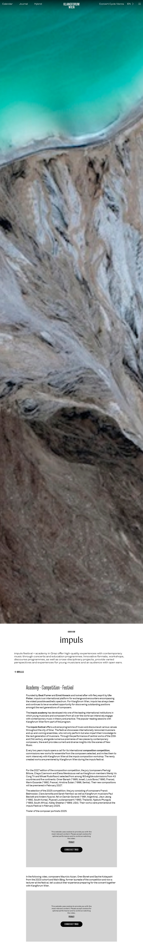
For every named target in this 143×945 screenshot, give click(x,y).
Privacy (71, 842)
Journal (23, 4)
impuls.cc (20, 672)
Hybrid (38, 4)
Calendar (7, 4)
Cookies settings (71, 849)
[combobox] (131, 3)
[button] (139, 4)
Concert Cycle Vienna (111, 4)
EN (129, 4)
